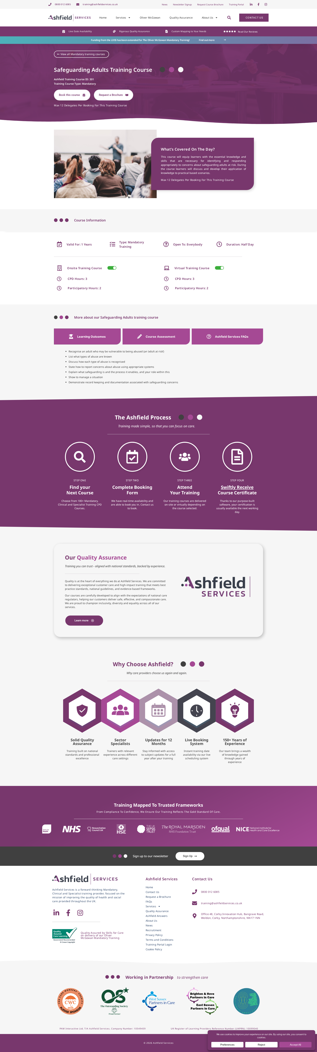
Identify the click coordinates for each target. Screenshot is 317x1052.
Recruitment (153, 930)
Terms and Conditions (159, 939)
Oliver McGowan (150, 17)
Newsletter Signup (182, 4)
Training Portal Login (159, 944)
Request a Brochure (158, 896)
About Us (207, 17)
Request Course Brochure (210, 4)
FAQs (149, 901)
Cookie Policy (154, 949)
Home (103, 17)
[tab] (87, 336)
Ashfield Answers (156, 916)
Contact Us (152, 892)
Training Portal (236, 4)
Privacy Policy (154, 935)
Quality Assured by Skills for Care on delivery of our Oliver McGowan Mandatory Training (102, 935)
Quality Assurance (181, 17)
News (164, 4)
